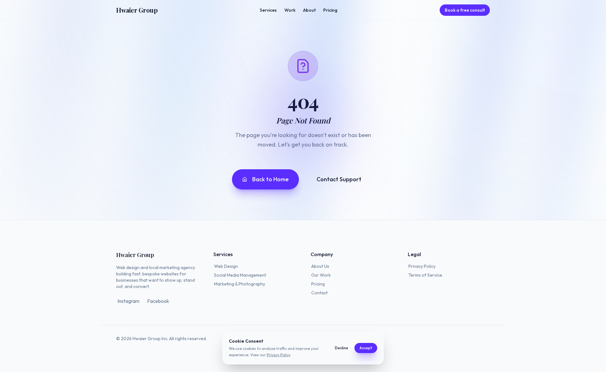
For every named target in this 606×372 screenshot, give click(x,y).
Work (289, 10)
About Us (320, 266)
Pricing (330, 10)
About (309, 10)
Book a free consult (465, 10)
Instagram (128, 301)
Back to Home (270, 179)
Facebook (158, 301)
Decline (341, 347)
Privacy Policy (422, 266)
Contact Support (339, 179)
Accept (365, 347)
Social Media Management (240, 275)
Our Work (321, 275)
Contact (319, 293)
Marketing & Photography (239, 284)
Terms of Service (425, 275)
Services (268, 10)
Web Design (226, 266)
